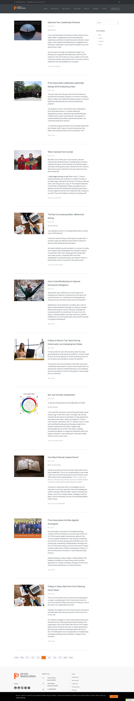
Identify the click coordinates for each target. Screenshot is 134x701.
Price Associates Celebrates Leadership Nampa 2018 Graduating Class (66, 85)
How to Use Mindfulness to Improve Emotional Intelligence (64, 283)
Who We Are (55, 8)
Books (104, 8)
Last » (71, 658)
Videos (100, 44)
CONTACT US (115, 9)
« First (16, 658)
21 (27, 658)
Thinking (96, 8)
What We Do (66, 8)
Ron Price (58, 66)
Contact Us (75, 683)
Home (45, 8)
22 (33, 658)
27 (60, 658)
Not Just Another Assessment (61, 395)
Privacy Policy (75, 687)
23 (38, 658)
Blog (53, 66)
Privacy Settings (20, 697)
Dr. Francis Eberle (60, 503)
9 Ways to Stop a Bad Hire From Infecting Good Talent (66, 588)
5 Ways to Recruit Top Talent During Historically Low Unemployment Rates (65, 342)
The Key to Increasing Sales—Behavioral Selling (66, 216)
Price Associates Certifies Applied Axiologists (63, 522)
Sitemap (74, 690)
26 (54, 658)
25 (49, 658)
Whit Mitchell (59, 264)
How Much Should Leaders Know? (63, 457)
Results (86, 8)
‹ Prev (22, 658)
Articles (100, 38)
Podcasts (101, 41)
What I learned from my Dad (60, 152)
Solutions (77, 8)
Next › (66, 658)
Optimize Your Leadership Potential (64, 22)
